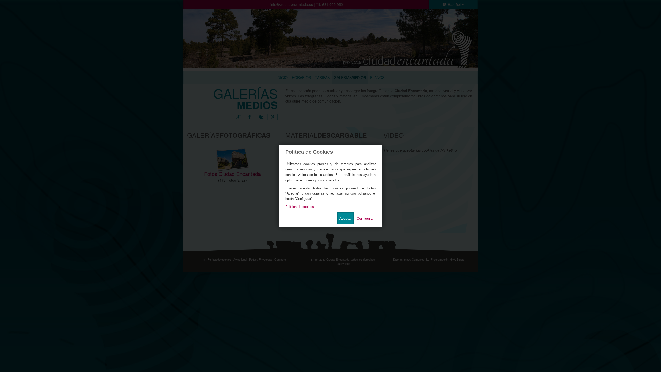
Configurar (365, 218)
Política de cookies (299, 207)
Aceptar (345, 218)
